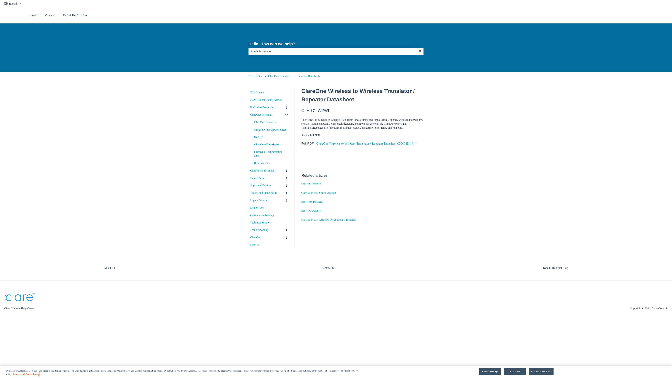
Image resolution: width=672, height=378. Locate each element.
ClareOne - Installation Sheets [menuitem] (270, 129)
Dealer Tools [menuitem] (257, 207)
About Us (34, 15)
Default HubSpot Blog (75, 15)
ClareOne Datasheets (308, 76)
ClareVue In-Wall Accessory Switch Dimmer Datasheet (328, 219)
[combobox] (332, 51)
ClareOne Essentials (279, 76)
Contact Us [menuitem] (329, 268)
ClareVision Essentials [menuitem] (262, 170)
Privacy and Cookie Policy (26, 374)
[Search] (420, 51)
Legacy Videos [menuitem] (258, 200)
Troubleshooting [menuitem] (259, 230)
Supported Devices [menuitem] (260, 185)
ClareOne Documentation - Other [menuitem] (269, 153)
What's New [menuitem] (257, 92)
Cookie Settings (490, 371)
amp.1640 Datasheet (311, 183)
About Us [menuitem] (109, 268)
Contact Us (51, 15)
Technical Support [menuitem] (260, 222)
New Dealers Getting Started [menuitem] (266, 100)
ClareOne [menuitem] (255, 237)
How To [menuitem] (258, 137)
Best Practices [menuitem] (262, 163)
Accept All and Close (541, 371)
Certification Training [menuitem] (262, 215)
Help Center (255, 76)
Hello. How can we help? (271, 44)
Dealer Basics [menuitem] (257, 178)
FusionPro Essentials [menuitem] (261, 107)
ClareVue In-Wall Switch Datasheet (318, 192)
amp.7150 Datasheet (311, 210)
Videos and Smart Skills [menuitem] (263, 192)
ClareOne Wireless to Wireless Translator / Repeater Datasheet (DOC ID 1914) (366, 143)
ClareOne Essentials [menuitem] (261, 114)
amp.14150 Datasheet (312, 201)
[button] (286, 107)
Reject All (515, 371)
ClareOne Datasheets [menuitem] (266, 144)
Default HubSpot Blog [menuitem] (555, 268)
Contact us (658, 15)
